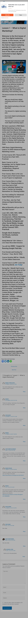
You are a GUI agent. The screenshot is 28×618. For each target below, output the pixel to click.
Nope (20, 15)
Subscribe (7, 15)
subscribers (6, 17)
